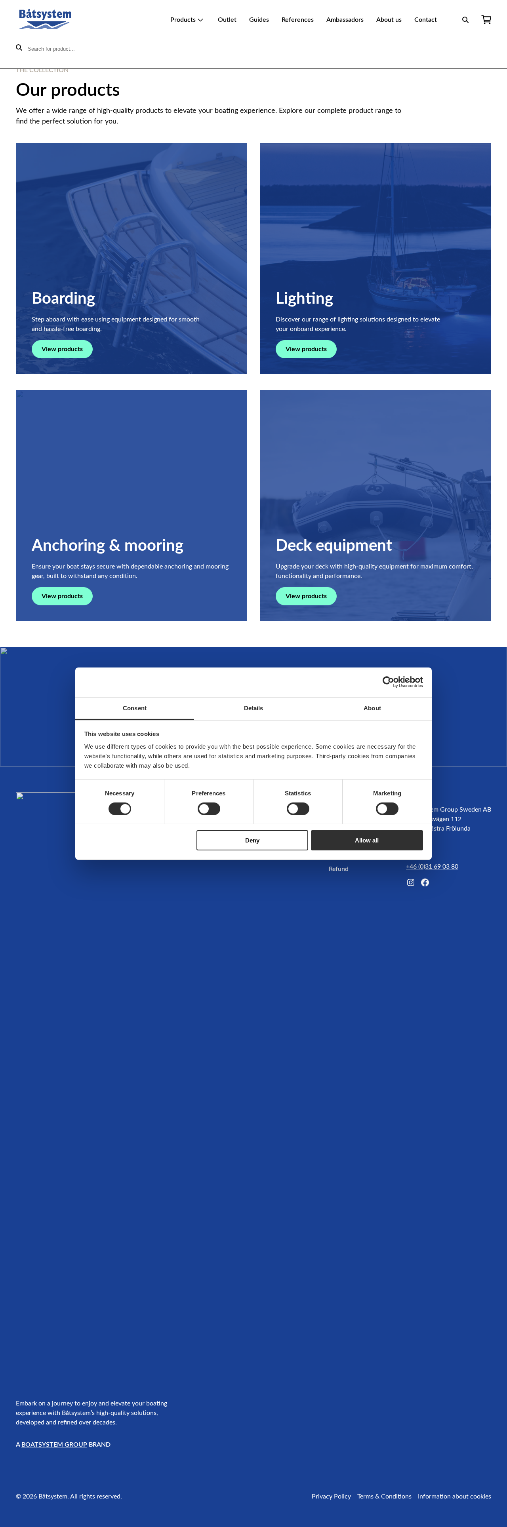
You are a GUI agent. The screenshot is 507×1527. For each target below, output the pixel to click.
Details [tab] (253, 707)
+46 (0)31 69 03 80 (432, 866)
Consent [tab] (135, 707)
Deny (252, 840)
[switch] (209, 808)
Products (183, 20)
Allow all (367, 840)
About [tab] (372, 707)
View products (62, 349)
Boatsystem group (54, 1444)
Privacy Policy (331, 1496)
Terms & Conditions (384, 1496)
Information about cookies (454, 1496)
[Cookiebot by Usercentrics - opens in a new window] (388, 682)
